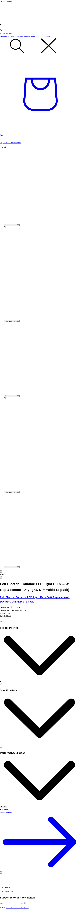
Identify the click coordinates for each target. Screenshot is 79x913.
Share (4, 806)
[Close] (1, 872)
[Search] (39, 46)
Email (22, 903)
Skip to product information (10, 143)
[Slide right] (1, 577)
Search (7, 887)
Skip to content (6, 1)
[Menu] (1, 27)
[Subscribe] (25, 903)
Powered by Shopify (22, 908)
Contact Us (8, 891)
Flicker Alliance (11, 908)
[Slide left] (1, 571)
